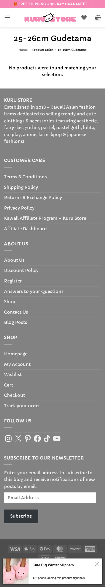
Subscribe (21, 516)
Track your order (22, 405)
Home (23, 50)
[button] (7, 17)
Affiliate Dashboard (25, 228)
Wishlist (13, 374)
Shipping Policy (21, 187)
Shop (9, 301)
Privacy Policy (19, 208)
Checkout (14, 395)
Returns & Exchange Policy (33, 197)
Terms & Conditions (25, 176)
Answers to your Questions (34, 291)
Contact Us (16, 312)
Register (13, 281)
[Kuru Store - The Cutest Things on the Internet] (50, 17)
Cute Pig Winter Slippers (53, 565)
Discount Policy (21, 270)
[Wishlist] (84, 17)
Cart (8, 385)
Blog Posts (15, 322)
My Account (17, 364)
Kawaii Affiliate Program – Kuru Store (45, 218)
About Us (14, 260)
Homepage (15, 353)
